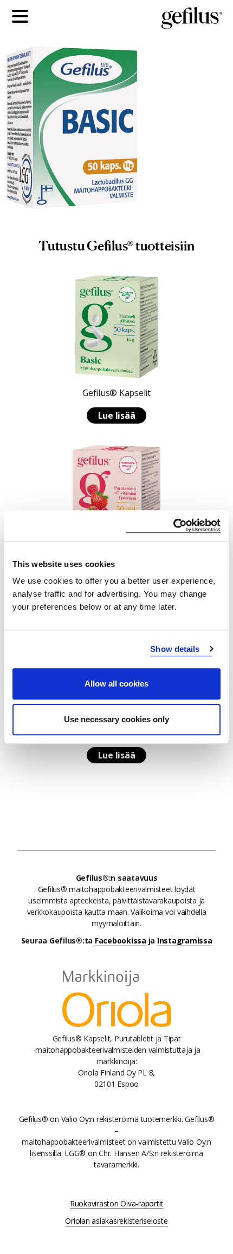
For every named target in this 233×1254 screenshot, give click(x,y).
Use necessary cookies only (116, 719)
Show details (174, 649)
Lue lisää (116, 415)
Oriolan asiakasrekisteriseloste (116, 1221)
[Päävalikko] (23, 18)
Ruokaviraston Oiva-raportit (116, 1203)
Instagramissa (184, 940)
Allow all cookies (116, 683)
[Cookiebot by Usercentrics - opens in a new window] (173, 525)
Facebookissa (120, 940)
